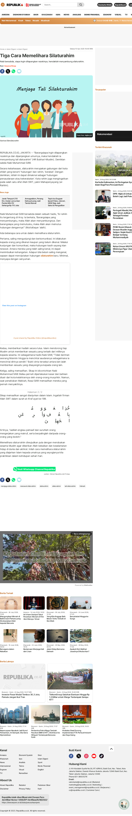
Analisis (22, 762)
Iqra (20, 759)
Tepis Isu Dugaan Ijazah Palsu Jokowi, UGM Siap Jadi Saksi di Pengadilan (56, 201)
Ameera (3, 755)
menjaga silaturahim (8, 486)
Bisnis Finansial (92, 14)
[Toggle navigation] (2, 5)
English (41, 769)
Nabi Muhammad (9, 20)
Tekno (21, 766)
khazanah (47, 14)
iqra (58, 14)
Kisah (20, 20)
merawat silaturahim (28, 486)
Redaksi (22, 785)
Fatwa (28, 20)
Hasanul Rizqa (10, 66)
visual (118, 14)
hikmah (82, 486)
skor (35, 14)
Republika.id (120, 5)
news (66, 14)
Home (2, 49)
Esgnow (3, 769)
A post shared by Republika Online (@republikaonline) (35, 338)
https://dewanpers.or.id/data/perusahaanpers (21, 802)
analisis (77, 14)
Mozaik (36, 20)
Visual (21, 769)
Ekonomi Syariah (21, 14)
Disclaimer (4, 789)
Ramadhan (23, 773)
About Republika (7, 785)
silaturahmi (56, 486)
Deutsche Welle (105, 5)
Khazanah (4, 759)
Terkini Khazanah (103, 147)
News (2, 762)
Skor (40, 755)
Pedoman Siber (44, 785)
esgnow (107, 14)
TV (126, 14)
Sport (40, 762)
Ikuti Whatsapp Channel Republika (36, 469)
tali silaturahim (70, 486)
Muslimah (45, 20)
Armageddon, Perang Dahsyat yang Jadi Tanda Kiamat (34, 200)
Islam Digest (11, 49)
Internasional (5, 766)
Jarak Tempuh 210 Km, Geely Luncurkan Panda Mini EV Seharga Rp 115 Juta (11, 201)
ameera (6, 14)
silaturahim (46, 255)
